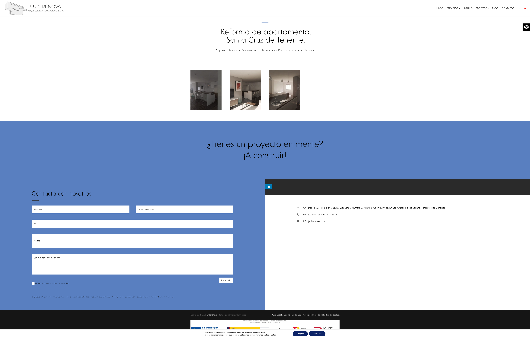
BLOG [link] (495, 8)
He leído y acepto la (52, 283)
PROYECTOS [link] (482, 8)
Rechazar (317, 333)
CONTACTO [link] (508, 8)
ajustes (272, 335)
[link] (526, 27)
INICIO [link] (439, 8)
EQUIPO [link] (468, 8)
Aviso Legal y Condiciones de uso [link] (286, 315)
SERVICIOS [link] (452, 8)
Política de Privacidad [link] (60, 283)
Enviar (226, 280)
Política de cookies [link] (331, 315)
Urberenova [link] (212, 315)
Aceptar (300, 333)
